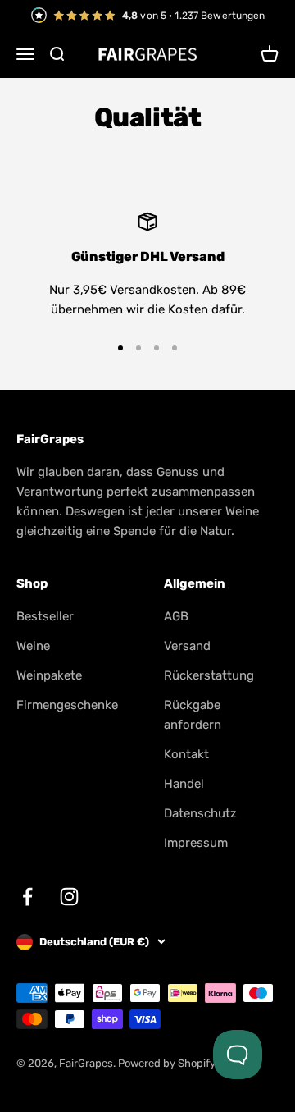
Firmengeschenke (67, 705)
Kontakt (186, 754)
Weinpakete (49, 675)
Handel (184, 783)
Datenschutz (200, 813)
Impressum (196, 842)
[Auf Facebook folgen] (27, 896)
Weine (33, 645)
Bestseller (45, 616)
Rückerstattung (209, 675)
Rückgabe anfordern (192, 715)
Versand (187, 645)
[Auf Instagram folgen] (69, 896)
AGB (176, 616)
